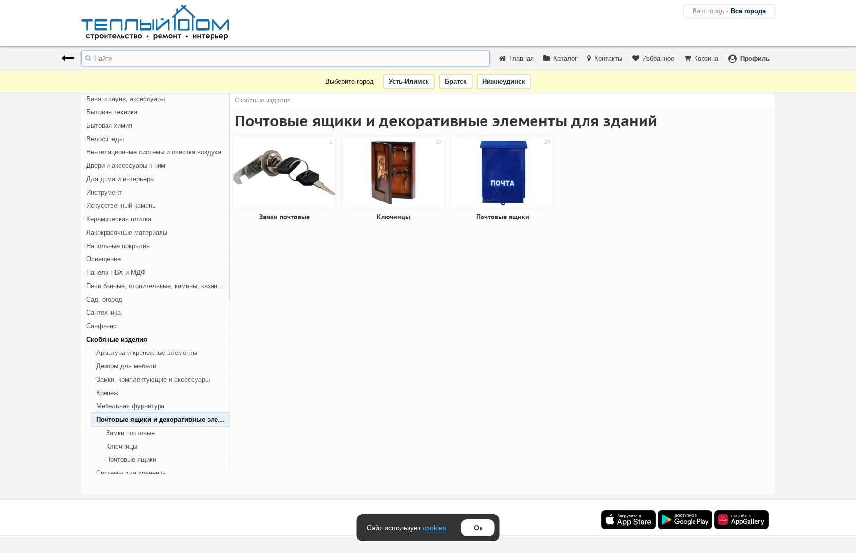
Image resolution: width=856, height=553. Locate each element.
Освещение (103, 259)
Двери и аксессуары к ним (125, 165)
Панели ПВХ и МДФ (116, 272)
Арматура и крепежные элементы (146, 352)
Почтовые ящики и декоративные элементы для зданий (163, 419)
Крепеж (107, 393)
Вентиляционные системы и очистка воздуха (153, 152)
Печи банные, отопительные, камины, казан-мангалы (158, 286)
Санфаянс (101, 326)
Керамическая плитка (118, 219)
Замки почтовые (130, 433)
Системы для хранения (131, 473)
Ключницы (121, 446)
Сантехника (103, 312)
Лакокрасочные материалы (126, 232)
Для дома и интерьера (120, 179)
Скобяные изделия (116, 339)
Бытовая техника (111, 112)
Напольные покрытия (118, 246)
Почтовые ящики (131, 459)
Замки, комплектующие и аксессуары (153, 379)
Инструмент (104, 192)
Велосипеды (105, 139)
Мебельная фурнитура (130, 406)
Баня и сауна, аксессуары (125, 98)
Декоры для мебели (126, 366)
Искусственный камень (121, 205)
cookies (434, 528)
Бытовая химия (109, 125)
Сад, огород (104, 299)
